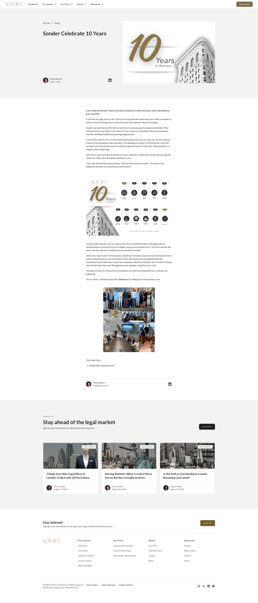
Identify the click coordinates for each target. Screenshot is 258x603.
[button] (49, 4)
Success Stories (85, 560)
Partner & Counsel (86, 556)
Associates (83, 551)
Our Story (153, 546)
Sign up (208, 523)
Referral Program (85, 565)
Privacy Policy (92, 585)
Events (187, 560)
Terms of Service (108, 585)
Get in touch (244, 4)
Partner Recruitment (122, 551)
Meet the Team (155, 551)
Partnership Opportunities (125, 556)
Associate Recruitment (123, 546)
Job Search (33, 4)
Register (207, 427)
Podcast (187, 556)
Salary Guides (190, 551)
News (151, 560)
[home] (13, 4)
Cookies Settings (126, 585)
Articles (187, 546)
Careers (152, 556)
